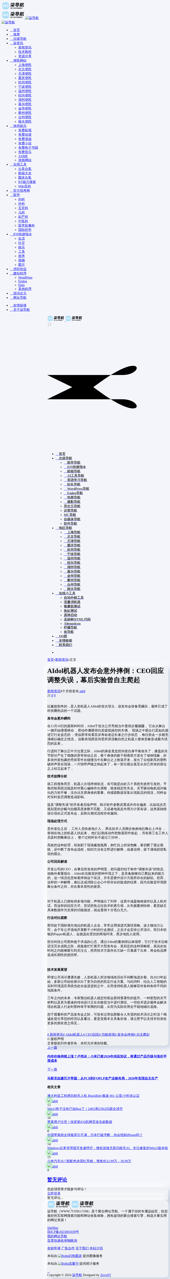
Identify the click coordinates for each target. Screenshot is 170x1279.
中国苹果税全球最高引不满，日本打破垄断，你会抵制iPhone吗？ (95, 1135)
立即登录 (54, 1193)
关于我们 (82, 1248)
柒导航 (77, 1275)
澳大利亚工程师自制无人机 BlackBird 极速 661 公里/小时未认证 (93, 1095)
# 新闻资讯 (55, 1034)
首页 (50, 659)
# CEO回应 (91, 1034)
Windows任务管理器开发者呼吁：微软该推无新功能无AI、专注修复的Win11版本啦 (107, 1148)
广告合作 (68, 1248)
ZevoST (105, 1275)
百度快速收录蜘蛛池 (62, 1240)
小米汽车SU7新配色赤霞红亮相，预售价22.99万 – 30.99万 (89, 1161)
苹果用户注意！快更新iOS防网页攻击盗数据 (79, 1122)
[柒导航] (65, 320)
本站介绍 (96, 1248)
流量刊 (74, 1263)
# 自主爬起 (142, 1034)
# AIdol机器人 (73, 1034)
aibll (82, 691)
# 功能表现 (107, 1034)
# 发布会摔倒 (124, 1034)
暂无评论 (57, 1179)
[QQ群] (48, 1271)
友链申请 (54, 1248)
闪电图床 (75, 1256)
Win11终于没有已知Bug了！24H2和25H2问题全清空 (85, 1109)
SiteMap (52, 1228)
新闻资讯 (61, 659)
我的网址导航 (57, 1236)
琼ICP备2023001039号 (63, 1232)
